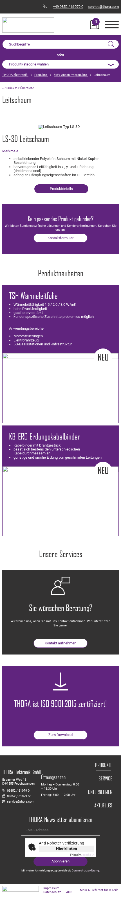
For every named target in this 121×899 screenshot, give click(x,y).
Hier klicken (66, 848)
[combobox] (60, 64)
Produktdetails (61, 189)
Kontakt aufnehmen (60, 643)
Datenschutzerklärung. (86, 870)
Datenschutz (52, 892)
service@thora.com (103, 7)
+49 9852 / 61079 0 (68, 7)
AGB (69, 892)
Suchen (111, 44)
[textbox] (60, 64)
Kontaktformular (60, 238)
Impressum (51, 888)
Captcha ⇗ (82, 854)
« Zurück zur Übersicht (18, 88)
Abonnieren (60, 861)
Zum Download (60, 735)
